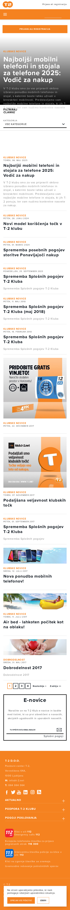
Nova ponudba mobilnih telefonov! (27, 579)
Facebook (7, 792)
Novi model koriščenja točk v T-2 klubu (32, 226)
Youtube (19, 792)
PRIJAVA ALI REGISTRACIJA (35, 29)
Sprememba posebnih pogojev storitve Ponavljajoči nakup (34, 252)
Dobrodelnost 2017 (22, 667)
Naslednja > (39, 686)
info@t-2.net (16, 780)
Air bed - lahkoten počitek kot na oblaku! (33, 624)
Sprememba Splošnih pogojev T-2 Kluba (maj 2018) (33, 309)
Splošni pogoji (54, 736)
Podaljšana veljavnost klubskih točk (34, 503)
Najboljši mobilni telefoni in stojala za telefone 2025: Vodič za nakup (32, 69)
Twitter (13, 792)
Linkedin (25, 792)
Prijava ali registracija (54, 4)
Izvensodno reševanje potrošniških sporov (31, 866)
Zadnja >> (55, 686)
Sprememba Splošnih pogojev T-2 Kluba (33, 279)
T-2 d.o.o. (12, 760)
